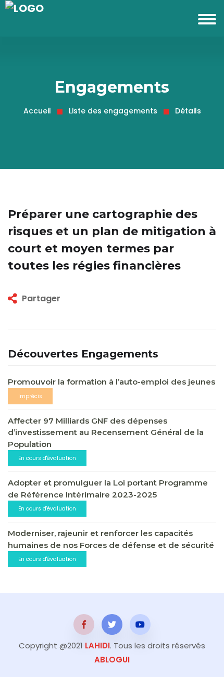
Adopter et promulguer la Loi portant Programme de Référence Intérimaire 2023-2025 (108, 489)
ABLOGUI (112, 659)
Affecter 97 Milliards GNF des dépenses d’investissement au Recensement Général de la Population (106, 432)
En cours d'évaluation (47, 458)
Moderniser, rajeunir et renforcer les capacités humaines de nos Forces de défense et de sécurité (111, 539)
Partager (41, 298)
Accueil (37, 111)
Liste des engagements (113, 111)
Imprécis (30, 396)
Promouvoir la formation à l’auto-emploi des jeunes (111, 382)
